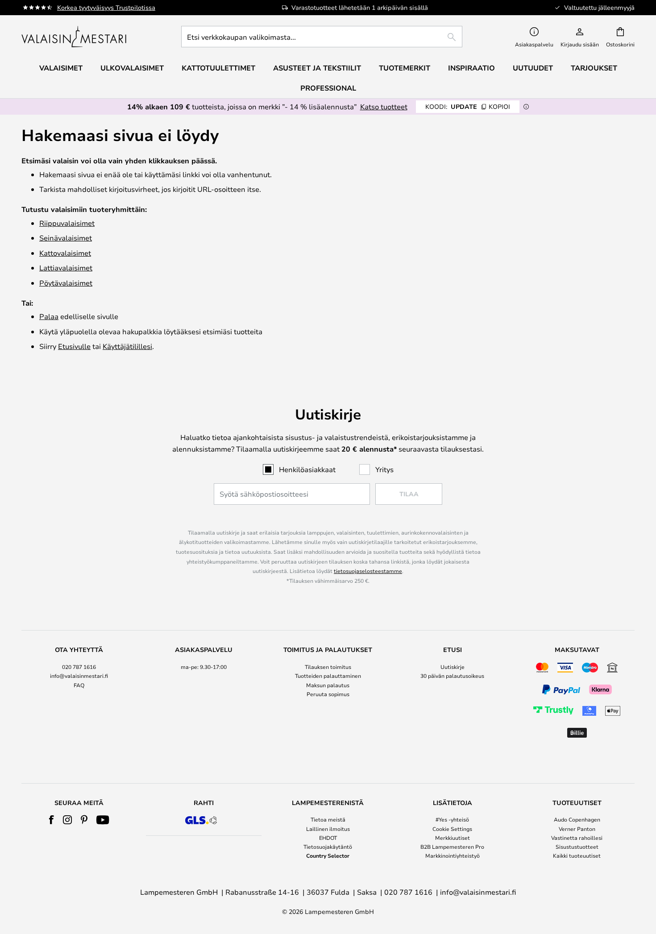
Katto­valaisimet (65, 252)
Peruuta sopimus (328, 693)
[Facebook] (51, 819)
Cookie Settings (452, 828)
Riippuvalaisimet (67, 223)
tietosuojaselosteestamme (368, 570)
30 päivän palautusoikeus (452, 675)
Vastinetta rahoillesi (576, 837)
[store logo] (74, 36)
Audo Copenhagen (577, 819)
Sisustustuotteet (577, 846)
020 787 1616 (79, 666)
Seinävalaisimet (65, 237)
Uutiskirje (452, 666)
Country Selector (327, 855)
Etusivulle (74, 346)
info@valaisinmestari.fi (79, 675)
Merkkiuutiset (452, 837)
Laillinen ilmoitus (328, 828)
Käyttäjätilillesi (127, 346)
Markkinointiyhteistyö (452, 855)
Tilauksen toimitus (328, 666)
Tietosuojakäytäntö (327, 846)
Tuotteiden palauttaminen (328, 675)
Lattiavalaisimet (65, 267)
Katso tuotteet (383, 106)
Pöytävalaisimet (65, 282)
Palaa (48, 316)
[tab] (79, 693)
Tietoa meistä (328, 819)
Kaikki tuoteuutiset (577, 855)
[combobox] (322, 36)
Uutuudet (533, 68)
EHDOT (328, 837)
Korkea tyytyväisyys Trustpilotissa (106, 7)
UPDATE (467, 106)
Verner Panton (577, 828)
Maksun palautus (327, 685)
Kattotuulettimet (218, 68)
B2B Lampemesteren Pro (452, 846)
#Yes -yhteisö (452, 819)
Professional (328, 88)
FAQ (79, 685)
